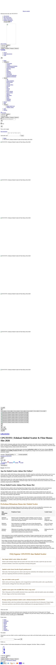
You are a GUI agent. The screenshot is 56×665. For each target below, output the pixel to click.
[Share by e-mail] (4, 463)
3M (7, 79)
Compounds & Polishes (11, 66)
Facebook (4, 462)
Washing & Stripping (11, 76)
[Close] (6, 47)
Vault (5, 108)
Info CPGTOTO (7, 17)
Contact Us (6, 630)
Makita (8, 94)
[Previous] (2, 409)
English (7, 45)
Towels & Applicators (11, 75)
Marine (5, 102)
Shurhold (8, 99)
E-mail (21, 462)
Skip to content (26, 11)
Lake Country (9, 92)
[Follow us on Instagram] (4, 648)
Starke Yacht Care (10, 106)
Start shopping (4, 131)
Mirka (7, 96)
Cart (5, 55)
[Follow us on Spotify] (4, 653)
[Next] (2, 424)
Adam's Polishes (10, 80)
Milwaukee (9, 95)
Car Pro (8, 83)
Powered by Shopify (11, 660)
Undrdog (8, 100)
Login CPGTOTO (8, 54)
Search (5, 52)
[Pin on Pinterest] (1, 463)
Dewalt (8, 86)
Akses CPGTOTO (8, 18)
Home (5, 60)
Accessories (9, 63)
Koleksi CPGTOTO (8, 20)
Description (3, 465)
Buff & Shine (9, 82)
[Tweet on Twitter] (3, 463)
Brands (5, 78)
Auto (5, 103)
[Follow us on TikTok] (4, 651)
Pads (7, 70)
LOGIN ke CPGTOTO (6, 456)
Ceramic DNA (9, 84)
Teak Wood (9, 74)
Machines (8, 68)
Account (4, 112)
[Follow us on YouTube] (4, 650)
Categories (6, 62)
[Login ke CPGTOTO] (2, 50)
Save (22, 135)
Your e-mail (17, 639)
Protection (8, 72)
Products (8, 71)
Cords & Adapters (10, 67)
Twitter (16, 462)
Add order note (4, 135)
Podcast (5, 110)
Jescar (7, 90)
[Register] (21, 639)
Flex (7, 87)
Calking (8, 64)
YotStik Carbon (10, 107)
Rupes (7, 98)
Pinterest (11, 462)
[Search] (11, 21)
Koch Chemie (9, 91)
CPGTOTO (6, 16)
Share (2, 457)
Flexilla (8, 88)
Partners (6, 104)
